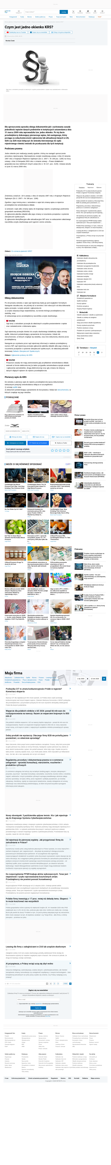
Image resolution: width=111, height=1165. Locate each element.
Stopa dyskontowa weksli (85, 336)
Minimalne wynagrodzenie (79, 1059)
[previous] (47, 984)
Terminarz (84, 347)
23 (102, 352)
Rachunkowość (9, 1038)
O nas (6, 1078)
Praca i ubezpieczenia (29, 680)
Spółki (28, 22)
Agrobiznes (55, 680)
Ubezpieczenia (26, 1040)
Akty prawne (42, 1054)
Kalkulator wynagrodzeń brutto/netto (88, 266)
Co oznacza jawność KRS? (21, 251)
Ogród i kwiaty (93, 1044)
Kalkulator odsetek (61, 1063)
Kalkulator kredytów (83, 276)
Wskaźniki (83, 312)
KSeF (99, 17)
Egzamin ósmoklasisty (28, 1069)
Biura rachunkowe (78, 1033)
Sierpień (93, 347)
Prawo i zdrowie (43, 1048)
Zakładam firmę (19, 677)
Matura (24, 1067)
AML (73, 1046)
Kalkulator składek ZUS (84, 279)
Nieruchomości (80, 17)
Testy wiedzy (25, 1071)
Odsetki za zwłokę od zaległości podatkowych (87, 319)
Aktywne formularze (88, 295)
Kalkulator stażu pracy (62, 1065)
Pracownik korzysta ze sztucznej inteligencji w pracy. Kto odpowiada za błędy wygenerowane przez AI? (89, 246)
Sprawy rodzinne (43, 1036)
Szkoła (23, 1059)
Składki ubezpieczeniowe (79, 1061)
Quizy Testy (80, 338)
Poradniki (17, 682)
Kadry (22, 17)
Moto (71, 17)
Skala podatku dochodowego (80, 1067)
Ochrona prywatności (18, 1078)
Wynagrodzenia (26, 1038)
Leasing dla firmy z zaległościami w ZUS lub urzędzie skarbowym (90, 231)
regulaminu (38, 1003)
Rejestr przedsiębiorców (38, 22)
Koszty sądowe (81, 303)
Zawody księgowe (10, 1044)
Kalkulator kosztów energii (85, 274)
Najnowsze (91, 187)
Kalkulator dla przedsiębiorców (86, 263)
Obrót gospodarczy (10, 1040)
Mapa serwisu (95, 1078)
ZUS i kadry (8, 1042)
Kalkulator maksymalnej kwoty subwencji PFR (89, 286)
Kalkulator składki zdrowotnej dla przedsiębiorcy (87, 259)
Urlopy (23, 1042)
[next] (70, 984)
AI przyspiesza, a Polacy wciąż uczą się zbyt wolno (90, 236)
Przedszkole (25, 1057)
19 (86, 352)
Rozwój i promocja (10, 1063)
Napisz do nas (39, 437)
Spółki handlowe (82, 301)
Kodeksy (41, 1067)
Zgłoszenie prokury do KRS (21, 355)
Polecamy (78, 549)
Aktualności (8, 677)
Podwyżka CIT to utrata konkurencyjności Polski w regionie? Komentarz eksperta (89, 191)
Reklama (85, 1078)
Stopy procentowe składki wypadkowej (89, 322)
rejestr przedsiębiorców (13, 431)
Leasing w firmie (51, 677)
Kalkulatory (84, 255)
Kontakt (76, 1078)
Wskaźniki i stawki (78, 1054)
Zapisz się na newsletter (63, 437)
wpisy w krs (25, 431)
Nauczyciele (25, 1061)
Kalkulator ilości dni (83, 289)
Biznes (29, 17)
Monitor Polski (42, 1059)
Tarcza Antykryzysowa (28, 682)
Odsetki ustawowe (77, 1065)
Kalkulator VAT (81, 281)
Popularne (82, 187)
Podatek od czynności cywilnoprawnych (89, 330)
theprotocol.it (92, 1067)
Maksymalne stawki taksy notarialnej (88, 333)
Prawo (51, 17)
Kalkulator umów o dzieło (84, 271)
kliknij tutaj (47, 1016)
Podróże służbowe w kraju (85, 328)
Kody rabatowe (93, 1061)
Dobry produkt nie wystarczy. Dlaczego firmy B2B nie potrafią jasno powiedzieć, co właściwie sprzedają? (90, 202)
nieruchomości (63, 390)
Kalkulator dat (81, 292)
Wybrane (99, 187)
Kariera (63, 1078)
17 (79, 352)
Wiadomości (92, 1036)
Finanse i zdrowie (60, 1046)
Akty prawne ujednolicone (46, 1065)
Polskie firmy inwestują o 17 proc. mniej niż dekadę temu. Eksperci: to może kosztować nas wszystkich (89, 226)
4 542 (65, 983)
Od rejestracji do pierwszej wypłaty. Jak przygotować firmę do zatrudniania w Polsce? (88, 217)
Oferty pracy (92, 1069)
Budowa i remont (94, 1042)
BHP (23, 1044)
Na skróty (92, 1054)
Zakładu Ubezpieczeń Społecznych (26, 351)
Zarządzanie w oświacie (28, 1065)
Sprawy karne (42, 1038)
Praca (40, 1044)
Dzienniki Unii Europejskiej (46, 1063)
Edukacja (92, 17)
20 (90, 352)
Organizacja (8, 1057)
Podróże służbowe (77, 1063)
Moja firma (17, 22)
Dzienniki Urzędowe (44, 1061)
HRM (23, 1046)
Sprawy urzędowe (43, 1042)
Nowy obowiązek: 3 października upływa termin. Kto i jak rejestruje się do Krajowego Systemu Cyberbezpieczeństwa (89, 212)
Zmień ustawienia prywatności (38, 1078)
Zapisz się (38, 1008)
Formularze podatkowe (95, 1065)
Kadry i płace (8, 1065)
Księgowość (13, 17)
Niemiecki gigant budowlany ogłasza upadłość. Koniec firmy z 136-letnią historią (89, 241)
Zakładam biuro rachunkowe (80, 1036)
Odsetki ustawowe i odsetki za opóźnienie (90, 315)
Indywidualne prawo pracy (29, 1036)
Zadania (7, 1061)
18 (82, 352)
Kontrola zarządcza (83, 306)
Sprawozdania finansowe (79, 1044)
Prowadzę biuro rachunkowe (80, 1038)
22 (98, 352)
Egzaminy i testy (26, 1063)
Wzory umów (92, 1063)
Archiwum (92, 1059)
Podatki (47, 680)
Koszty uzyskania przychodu (85, 325)
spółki (15, 387)
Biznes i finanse (60, 1036)
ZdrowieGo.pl (93, 1057)
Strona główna (9, 22)
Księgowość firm (10, 1033)
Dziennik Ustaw (43, 1057)
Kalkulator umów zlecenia (85, 268)
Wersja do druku (17, 437)
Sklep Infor (41, 1046)
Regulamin (54, 1078)
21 (94, 352)
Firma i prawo (80, 415)
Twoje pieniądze (61, 17)
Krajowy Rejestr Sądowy (84, 308)
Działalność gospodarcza (85, 298)
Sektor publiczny (40, 17)
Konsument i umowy (44, 1040)
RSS (69, 1078)
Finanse (41, 677)
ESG (39, 682)
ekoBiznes (8, 682)
